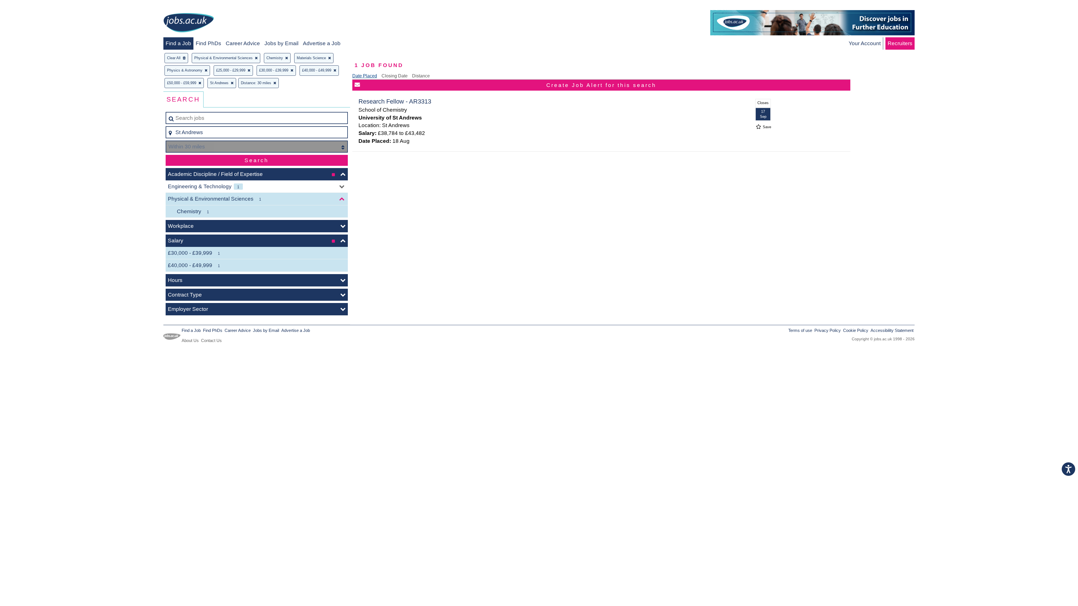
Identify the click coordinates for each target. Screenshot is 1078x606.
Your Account (865, 43)
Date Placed (364, 76)
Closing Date (395, 76)
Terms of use (800, 330)
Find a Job (178, 43)
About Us (190, 340)
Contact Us (211, 340)
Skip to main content (26, 6)
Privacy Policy (827, 330)
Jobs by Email (281, 43)
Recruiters (900, 43)
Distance (421, 76)
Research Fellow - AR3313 (394, 101)
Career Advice (243, 43)
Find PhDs (208, 43)
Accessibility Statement (892, 330)
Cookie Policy (855, 330)
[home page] (188, 23)
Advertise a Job (322, 43)
